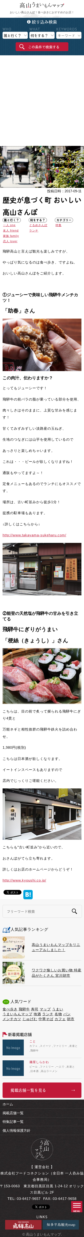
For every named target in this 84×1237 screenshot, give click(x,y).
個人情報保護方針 (17, 1130)
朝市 (70, 1019)
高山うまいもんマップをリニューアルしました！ (56, 947)
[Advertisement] (42, 102)
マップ (45, 1009)
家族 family (11, 236)
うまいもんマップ (17, 1014)
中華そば (45, 1019)
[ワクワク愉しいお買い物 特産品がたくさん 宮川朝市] (14, 973)
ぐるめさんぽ (38, 225)
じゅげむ (29, 1019)
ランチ (33, 230)
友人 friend (11, 230)
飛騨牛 (24, 1009)
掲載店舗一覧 (13, 1113)
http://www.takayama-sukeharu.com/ (34, 535)
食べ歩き (10, 1009)
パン (67, 1014)
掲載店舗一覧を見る (28, 1090)
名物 (58, 1014)
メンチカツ (12, 1019)
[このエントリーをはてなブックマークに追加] (28, 892)
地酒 (37, 1014)
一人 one (9, 225)
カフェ (60, 1019)
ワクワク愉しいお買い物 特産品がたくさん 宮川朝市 (56, 972)
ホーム (8, 1104)
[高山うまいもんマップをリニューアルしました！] (14, 947)
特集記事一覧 (13, 1122)
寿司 (34, 1009)
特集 (59, 225)
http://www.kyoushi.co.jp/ (24, 880)
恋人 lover (10, 241)
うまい (57, 1009)
